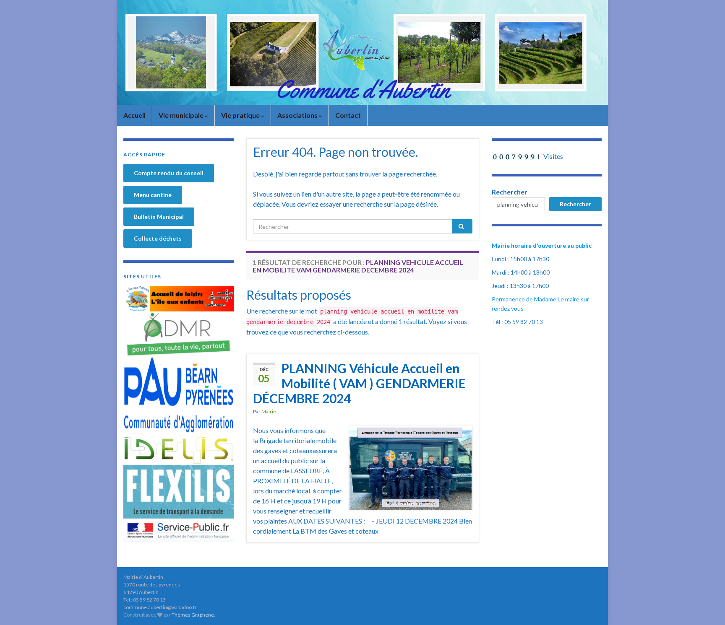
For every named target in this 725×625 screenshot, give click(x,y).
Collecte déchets (158, 238)
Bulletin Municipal (159, 216)
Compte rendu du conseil (168, 172)
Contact (348, 115)
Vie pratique (241, 115)
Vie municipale (182, 115)
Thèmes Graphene (193, 615)
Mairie (268, 411)
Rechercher (509, 192)
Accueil (134, 115)
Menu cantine (153, 194)
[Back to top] (706, 606)
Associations (298, 115)
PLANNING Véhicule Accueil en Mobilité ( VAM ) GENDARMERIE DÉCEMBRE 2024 (359, 383)
